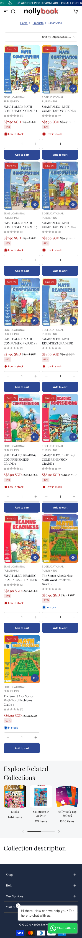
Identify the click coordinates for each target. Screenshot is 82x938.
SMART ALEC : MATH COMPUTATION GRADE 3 (20, 225)
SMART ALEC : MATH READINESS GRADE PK (57, 341)
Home (24, 23)
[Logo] (41, 11)
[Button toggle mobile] (6, 11)
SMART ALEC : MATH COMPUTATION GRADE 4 (59, 225)
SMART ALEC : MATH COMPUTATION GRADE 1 (20, 109)
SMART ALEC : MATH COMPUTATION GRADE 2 (59, 109)
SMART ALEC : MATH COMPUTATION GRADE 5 (20, 341)
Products (38, 23)
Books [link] (15, 811)
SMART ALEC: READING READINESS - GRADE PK (20, 578)
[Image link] (15, 805)
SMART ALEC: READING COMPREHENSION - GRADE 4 (58, 459)
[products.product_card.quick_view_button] (35, 88)
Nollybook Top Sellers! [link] (67, 813)
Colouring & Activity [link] (41, 813)
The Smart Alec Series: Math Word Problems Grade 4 (57, 580)
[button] (13, 11)
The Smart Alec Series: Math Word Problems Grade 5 (19, 700)
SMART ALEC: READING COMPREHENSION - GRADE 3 (20, 459)
